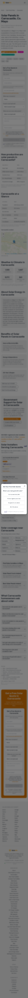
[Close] (25, 486)
